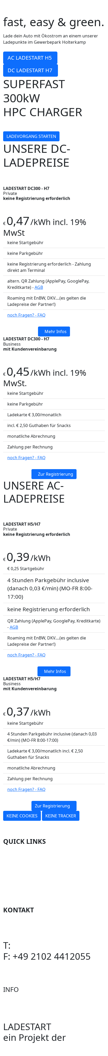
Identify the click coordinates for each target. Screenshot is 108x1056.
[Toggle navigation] (101, 7)
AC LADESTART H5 (30, 57)
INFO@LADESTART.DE (48, 967)
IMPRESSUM (29, 887)
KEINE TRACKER (60, 816)
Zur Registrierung (55, 474)
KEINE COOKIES (22, 816)
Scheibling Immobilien (50, 1048)
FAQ (11, 866)
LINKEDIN (24, 934)
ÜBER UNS (25, 876)
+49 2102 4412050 (52, 945)
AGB (39, 287)
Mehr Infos (56, 331)
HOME (16, 855)
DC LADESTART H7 (30, 70)
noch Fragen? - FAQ (26, 315)
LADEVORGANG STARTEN (31, 136)
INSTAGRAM (28, 923)
